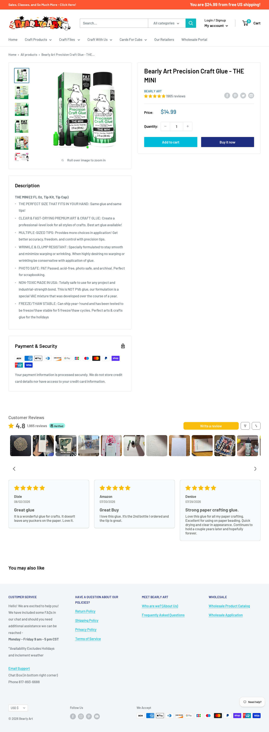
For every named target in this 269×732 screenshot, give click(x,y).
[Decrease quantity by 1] (165, 126)
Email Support (19, 668)
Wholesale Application (226, 615)
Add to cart (170, 142)
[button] (155, 96)
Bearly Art (153, 91)
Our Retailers (164, 39)
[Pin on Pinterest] (235, 95)
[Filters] (245, 426)
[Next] (254, 469)
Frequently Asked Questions (163, 615)
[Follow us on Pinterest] (89, 716)
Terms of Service (88, 638)
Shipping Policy (86, 620)
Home (12, 39)
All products (29, 54)
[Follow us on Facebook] (73, 716)
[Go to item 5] (111, 445)
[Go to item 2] (43, 445)
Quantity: (151, 126)
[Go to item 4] (88, 445)
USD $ (14, 708)
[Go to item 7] (156, 445)
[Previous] (15, 469)
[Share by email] (251, 95)
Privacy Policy (85, 629)
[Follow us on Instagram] (81, 716)
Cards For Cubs (131, 39)
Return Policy (85, 611)
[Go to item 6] (134, 445)
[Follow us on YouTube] (97, 716)
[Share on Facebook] (227, 95)
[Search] (191, 23)
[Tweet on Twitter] (243, 95)
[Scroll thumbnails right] (255, 445)
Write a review (211, 426)
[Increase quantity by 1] (187, 126)
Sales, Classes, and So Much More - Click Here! (42, 5)
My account (214, 25)
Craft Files (67, 39)
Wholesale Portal (194, 39)
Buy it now (227, 142)
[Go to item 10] (224, 445)
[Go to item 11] (247, 445)
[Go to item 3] (65, 445)
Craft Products (36, 39)
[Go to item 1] (20, 445)
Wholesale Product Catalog (229, 606)
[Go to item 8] (179, 445)
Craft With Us (97, 39)
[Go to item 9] (202, 445)
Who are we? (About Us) (160, 606)
